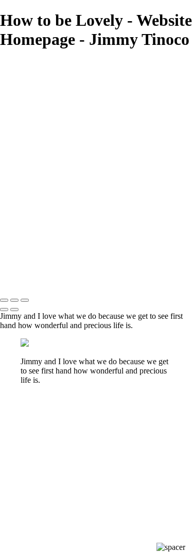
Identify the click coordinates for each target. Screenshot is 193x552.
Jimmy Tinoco (23, 64)
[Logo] (58, 82)
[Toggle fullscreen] (14, 300)
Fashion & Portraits (55, 110)
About (32, 149)
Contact (35, 159)
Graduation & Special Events (72, 130)
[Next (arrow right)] (14, 309)
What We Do (44, 140)
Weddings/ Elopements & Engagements (91, 120)
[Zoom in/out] (25, 300)
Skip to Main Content (147, 64)
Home (31, 100)
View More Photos (79, 64)
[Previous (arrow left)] (4, 309)
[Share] (25, 170)
